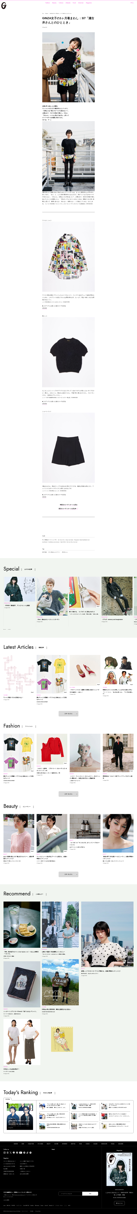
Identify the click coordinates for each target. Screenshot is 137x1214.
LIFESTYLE (73, 1144)
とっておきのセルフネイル (9, 1163)
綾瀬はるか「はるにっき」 (9, 1173)
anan (4, 1205)
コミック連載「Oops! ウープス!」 (27, 1161)
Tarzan (41, 1205)
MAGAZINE (120, 1144)
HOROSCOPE (104, 1144)
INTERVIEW (64, 1144)
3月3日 (44, 497)
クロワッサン (19, 1205)
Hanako (32, 1205)
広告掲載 (31, 1211)
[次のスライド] (7, 629)
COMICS (88, 1144)
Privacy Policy (37, 1211)
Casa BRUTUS (26, 1205)
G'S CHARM (40, 1144)
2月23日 (44, 308)
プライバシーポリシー (19, 1194)
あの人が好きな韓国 (24, 1173)
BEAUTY (48, 1144)
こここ (65, 1205)
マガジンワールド (24, 1211)
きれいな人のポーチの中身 (9, 1166)
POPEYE (13, 1205)
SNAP (23, 1144)
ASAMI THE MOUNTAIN (9, 1171)
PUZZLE (112, 1144)
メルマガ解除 (6, 1199)
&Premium (37, 1205)
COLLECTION (31, 1144)
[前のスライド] (4, 629)
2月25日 (44, 403)
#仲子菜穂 (44, 552)
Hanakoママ (51, 1205)
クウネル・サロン (59, 1205)
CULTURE (56, 1144)
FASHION (16, 1144)
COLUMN (95, 1144)
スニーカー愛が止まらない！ (10, 1161)
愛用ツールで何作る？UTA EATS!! (27, 1166)
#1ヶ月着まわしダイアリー (54, 552)
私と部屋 (5, 1168)
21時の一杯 (22, 1168)
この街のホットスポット (25, 1171)
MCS (69, 1205)
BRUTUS (8, 1205)
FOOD (80, 1144)
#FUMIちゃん (65, 552)
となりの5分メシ (23, 1163)
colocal (46, 1205)
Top (43, 13)
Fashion (46, 13)
